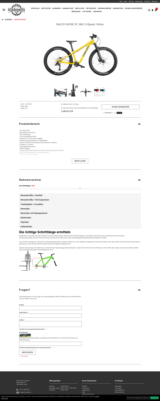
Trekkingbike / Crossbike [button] (31, 204)
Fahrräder (56, 8)
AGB (83, 392)
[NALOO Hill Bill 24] (60, 92)
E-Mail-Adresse (23, 312)
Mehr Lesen (80, 161)
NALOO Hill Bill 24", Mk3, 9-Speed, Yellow (80, 24)
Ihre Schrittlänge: (25, 186)
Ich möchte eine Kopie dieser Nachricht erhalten (32, 329)
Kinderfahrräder (20, 19)
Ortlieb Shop (91, 8)
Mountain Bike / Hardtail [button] (31, 195)
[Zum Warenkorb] (156, 10)
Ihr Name (21, 305)
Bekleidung (76, 11)
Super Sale (35, 8)
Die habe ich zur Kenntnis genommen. (35, 347)
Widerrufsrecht (119, 392)
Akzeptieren (154, 398)
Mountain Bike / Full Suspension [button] (34, 200)
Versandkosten (119, 390)
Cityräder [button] (24, 222)
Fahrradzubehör (104, 8)
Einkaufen (147, 1)
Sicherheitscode (23, 332)
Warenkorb (155, 1)
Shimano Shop (68, 8)
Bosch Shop (79, 8)
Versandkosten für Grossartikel (87, 108)
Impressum (85, 388)
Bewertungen (139, 1)
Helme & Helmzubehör (133, 8)
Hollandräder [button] (26, 226)
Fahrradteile (118, 8)
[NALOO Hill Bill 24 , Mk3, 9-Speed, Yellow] (80, 54)
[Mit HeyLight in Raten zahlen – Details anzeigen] (122, 113)
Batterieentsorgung (88, 394)
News (125, 1)
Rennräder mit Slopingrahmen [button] (33, 213)
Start (121, 1)
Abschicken (27, 352)
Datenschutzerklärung (27, 347)
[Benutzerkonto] (152, 10)
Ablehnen (146, 398)
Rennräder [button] (25, 209)
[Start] (2, 19)
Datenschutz (86, 390)
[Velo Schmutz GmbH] (16, 10)
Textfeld (21, 320)
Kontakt (84, 386)
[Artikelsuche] (149, 10)
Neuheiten (98, 11)
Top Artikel (87, 11)
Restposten (46, 8)
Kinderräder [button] (25, 217)
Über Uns (131, 1)
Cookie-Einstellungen (134, 398)
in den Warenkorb (120, 107)
